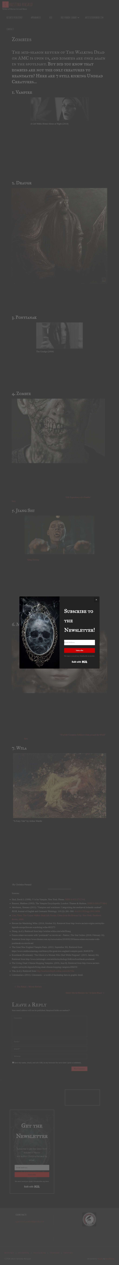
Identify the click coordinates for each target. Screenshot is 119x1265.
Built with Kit (79, 662)
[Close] (96, 599)
